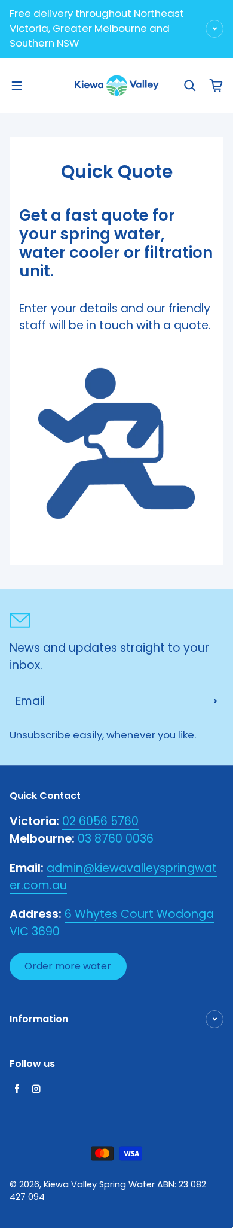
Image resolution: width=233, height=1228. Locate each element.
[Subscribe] (215, 701)
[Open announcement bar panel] (214, 29)
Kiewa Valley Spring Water (99, 1184)
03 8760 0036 (116, 839)
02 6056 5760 (100, 821)
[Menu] (17, 85)
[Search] (190, 85)
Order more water (67, 966)
